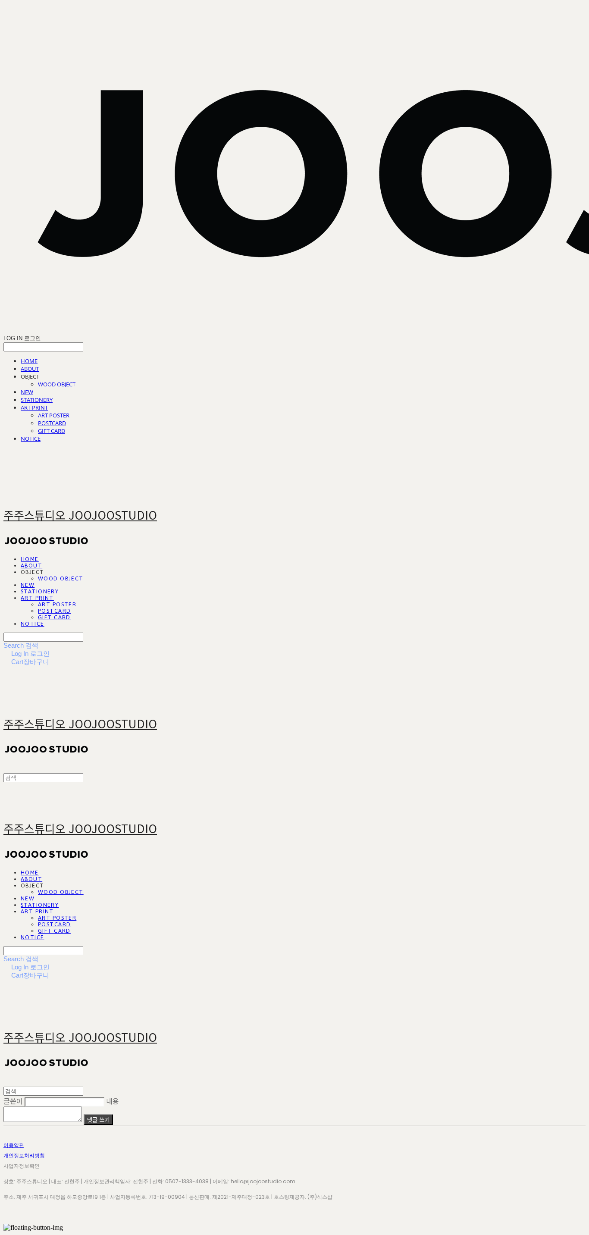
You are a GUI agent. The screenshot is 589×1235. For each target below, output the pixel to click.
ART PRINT (34, 407)
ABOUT (30, 369)
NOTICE (31, 438)
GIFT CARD (51, 431)
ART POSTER (53, 415)
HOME (29, 361)
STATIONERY (37, 400)
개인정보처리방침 (24, 1155)
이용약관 (13, 1145)
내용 (112, 1101)
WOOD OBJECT (56, 384)
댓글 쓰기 (98, 1120)
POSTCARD (52, 423)
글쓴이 (13, 1101)
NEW (27, 392)
